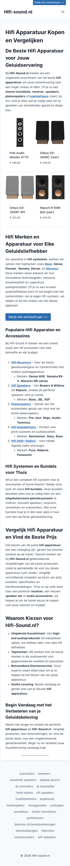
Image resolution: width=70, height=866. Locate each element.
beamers (44, 773)
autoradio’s (27, 773)
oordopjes (57, 805)
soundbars (21, 811)
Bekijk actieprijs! (20, 170)
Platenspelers (21, 404)
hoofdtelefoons (26, 799)
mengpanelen (37, 805)
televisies (47, 830)
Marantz (52, 268)
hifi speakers (45, 792)
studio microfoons (44, 811)
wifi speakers (47, 837)
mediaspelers (15, 805)
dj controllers (24, 786)
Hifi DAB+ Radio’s (23, 441)
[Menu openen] (63, 11)
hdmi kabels (24, 792)
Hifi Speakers (20, 385)
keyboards (47, 799)
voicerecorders (24, 837)
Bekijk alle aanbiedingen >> (49, 2)
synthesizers (35, 818)
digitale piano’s (50, 780)
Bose (48, 264)
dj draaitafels (46, 786)
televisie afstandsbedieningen (35, 824)
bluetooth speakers (23, 780)
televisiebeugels (27, 830)
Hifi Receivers (21, 362)
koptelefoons (39, 96)
